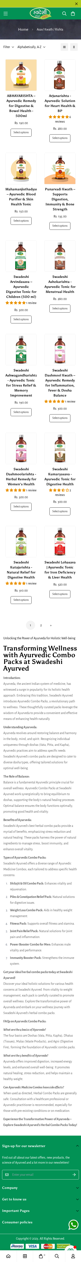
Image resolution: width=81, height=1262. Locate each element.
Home (23, 29)
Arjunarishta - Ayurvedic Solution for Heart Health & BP (60, 103)
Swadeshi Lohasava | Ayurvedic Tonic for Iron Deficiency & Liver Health (60, 569)
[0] (41, 1256)
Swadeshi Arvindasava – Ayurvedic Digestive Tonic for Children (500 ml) (21, 287)
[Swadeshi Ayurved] (41, 13)
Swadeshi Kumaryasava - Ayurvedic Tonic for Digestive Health (60, 476)
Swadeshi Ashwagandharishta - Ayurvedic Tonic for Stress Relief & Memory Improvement (21, 382)
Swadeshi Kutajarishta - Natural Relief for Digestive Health (21, 569)
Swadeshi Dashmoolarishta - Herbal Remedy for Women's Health (21, 476)
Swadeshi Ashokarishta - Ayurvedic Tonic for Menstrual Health (60, 284)
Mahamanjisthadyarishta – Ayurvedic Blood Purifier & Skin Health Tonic (21, 196)
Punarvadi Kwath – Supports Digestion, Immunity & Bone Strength (60, 199)
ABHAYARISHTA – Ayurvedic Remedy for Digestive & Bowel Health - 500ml (21, 106)
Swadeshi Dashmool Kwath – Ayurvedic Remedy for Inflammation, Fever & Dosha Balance (60, 382)
